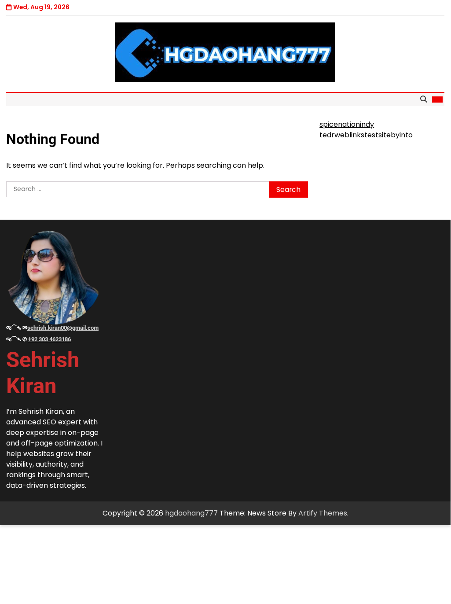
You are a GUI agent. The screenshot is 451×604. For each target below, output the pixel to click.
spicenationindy (346, 124)
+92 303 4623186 (49, 339)
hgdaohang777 (191, 513)
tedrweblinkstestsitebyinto (366, 135)
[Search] (423, 99)
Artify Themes (322, 513)
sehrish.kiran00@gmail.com (63, 327)
